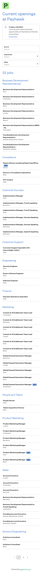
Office (6, 62)
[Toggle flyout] (37, 56)
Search (6, 47)
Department (8, 54)
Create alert (13, 37)
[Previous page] (14, 557)
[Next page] (27, 557)
